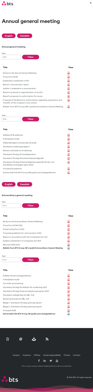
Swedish (24, 36)
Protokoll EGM (9, 310)
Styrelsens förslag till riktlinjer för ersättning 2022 (25, 287)
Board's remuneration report (16, 85)
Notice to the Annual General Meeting (19, 73)
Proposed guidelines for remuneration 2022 (22, 233)
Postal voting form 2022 (13, 229)
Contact (76, 355)
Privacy (67, 355)
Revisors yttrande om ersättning (17, 150)
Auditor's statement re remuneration (19, 88)
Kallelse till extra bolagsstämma (17, 276)
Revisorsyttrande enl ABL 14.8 (16, 299)
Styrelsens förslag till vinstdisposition (19, 154)
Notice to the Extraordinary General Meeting (23, 221)
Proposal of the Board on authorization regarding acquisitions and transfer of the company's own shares (32, 101)
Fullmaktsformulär (11, 139)
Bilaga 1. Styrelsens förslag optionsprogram (22, 303)
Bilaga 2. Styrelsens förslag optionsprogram (22, 307)
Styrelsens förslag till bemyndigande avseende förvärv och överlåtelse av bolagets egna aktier (28, 163)
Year (4, 53)
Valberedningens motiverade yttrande (19, 143)
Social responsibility (52, 355)
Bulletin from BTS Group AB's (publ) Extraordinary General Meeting (33, 107)
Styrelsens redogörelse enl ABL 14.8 (18, 295)
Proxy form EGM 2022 (12, 225)
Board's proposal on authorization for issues (23, 96)
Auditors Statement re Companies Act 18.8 (22, 241)
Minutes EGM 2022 (11, 245)
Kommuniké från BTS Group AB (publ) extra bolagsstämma (29, 173)
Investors (27, 355)
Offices (37, 355)
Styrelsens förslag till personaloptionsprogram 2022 (26, 291)
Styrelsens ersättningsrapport (16, 147)
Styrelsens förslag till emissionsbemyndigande (23, 158)
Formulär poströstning (13, 283)
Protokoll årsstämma (12, 169)
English (9, 36)
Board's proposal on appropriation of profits (23, 92)
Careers (16, 355)
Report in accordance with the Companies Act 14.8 (25, 237)
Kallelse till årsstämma (13, 135)
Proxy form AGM (10, 77)
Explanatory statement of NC (16, 81)
